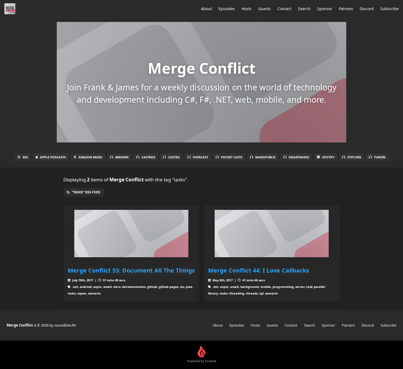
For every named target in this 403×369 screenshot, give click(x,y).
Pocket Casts (231, 157)
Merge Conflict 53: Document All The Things (131, 270)
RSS (25, 157)
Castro (174, 157)
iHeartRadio (299, 157)
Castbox (148, 157)
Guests (264, 8)
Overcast (200, 157)
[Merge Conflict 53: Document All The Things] (131, 233)
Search (304, 8)
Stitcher (354, 157)
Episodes (226, 8)
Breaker (122, 157)
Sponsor (324, 8)
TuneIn (379, 157)
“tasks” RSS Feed (86, 192)
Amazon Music (90, 157)
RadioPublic (265, 157)
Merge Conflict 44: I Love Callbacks (258, 270)
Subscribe (389, 8)
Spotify (328, 157)
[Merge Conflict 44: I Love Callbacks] (272, 233)
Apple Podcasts (53, 157)
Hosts (247, 8)
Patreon (346, 8)
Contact (284, 8)
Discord (367, 8)
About (206, 8)
